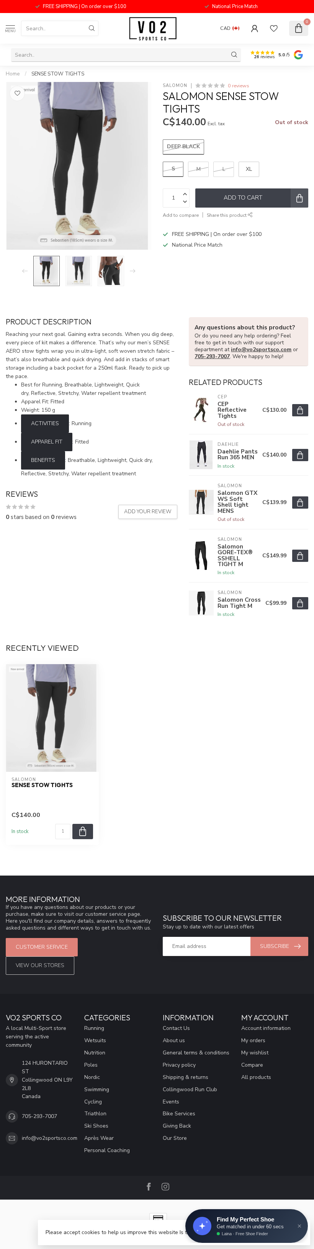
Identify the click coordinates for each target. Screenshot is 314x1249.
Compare (252, 1065)
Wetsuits (95, 1040)
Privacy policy (179, 1065)
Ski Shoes (96, 1126)
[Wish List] (274, 28)
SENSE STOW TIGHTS (57, 73)
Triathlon (95, 1113)
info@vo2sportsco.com (261, 349)
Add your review (148, 511)
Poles (91, 1065)
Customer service (42, 947)
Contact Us (176, 1028)
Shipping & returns (185, 1077)
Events (171, 1101)
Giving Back (177, 1126)
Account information (266, 1028)
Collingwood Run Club (190, 1089)
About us (174, 1040)
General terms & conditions (196, 1052)
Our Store (175, 1138)
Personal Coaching (107, 1150)
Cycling (93, 1101)
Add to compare (181, 215)
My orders (253, 1040)
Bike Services (179, 1113)
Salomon (175, 85)
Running (94, 1028)
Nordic (92, 1077)
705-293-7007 (212, 356)
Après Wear (99, 1138)
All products (256, 1077)
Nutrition (94, 1052)
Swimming (96, 1089)
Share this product (227, 215)
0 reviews (238, 85)
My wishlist (254, 1052)
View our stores (40, 965)
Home (13, 73)
